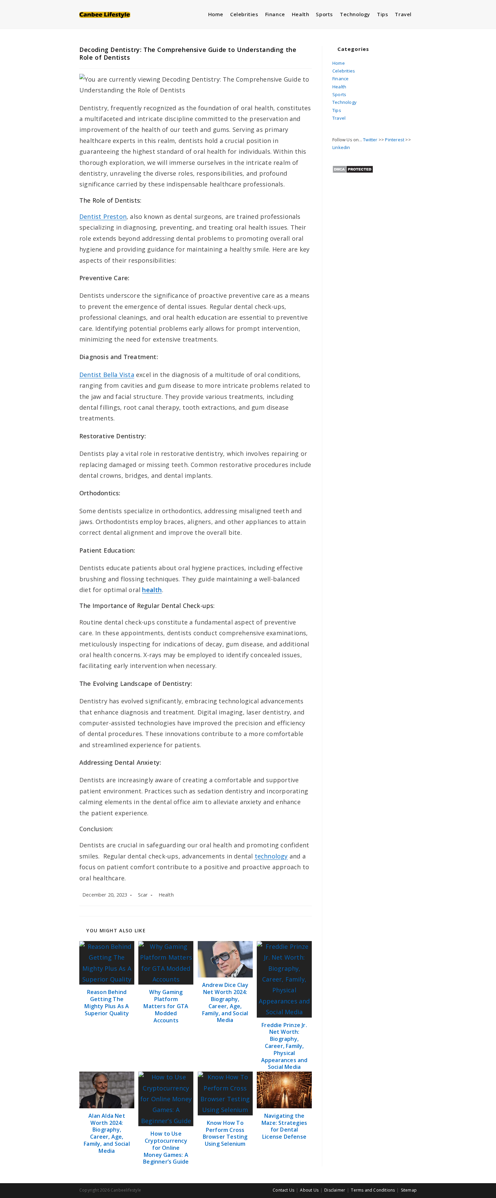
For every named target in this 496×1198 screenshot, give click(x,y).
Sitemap (409, 1190)
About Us (309, 1190)
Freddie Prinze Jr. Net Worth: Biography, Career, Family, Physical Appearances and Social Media (284, 1046)
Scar (143, 895)
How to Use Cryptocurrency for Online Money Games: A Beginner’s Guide (166, 1147)
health (152, 590)
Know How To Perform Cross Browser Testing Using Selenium (225, 1133)
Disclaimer (334, 1190)
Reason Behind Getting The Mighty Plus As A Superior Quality (106, 1003)
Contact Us (283, 1190)
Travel (339, 118)
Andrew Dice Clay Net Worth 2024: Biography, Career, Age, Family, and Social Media (225, 1003)
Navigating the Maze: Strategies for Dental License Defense (284, 1126)
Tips (336, 110)
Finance (340, 79)
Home (338, 63)
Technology (344, 102)
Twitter (370, 140)
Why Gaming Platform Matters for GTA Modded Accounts (165, 1006)
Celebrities (343, 71)
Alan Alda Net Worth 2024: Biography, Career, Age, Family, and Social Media (107, 1133)
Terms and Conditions (373, 1190)
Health (166, 895)
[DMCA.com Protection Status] (352, 169)
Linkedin (341, 147)
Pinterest (394, 140)
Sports (339, 94)
